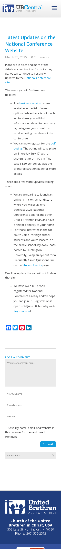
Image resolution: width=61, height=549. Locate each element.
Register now (22, 311)
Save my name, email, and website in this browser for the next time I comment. (29, 432)
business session (30, 103)
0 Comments (40, 57)
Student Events (32, 265)
